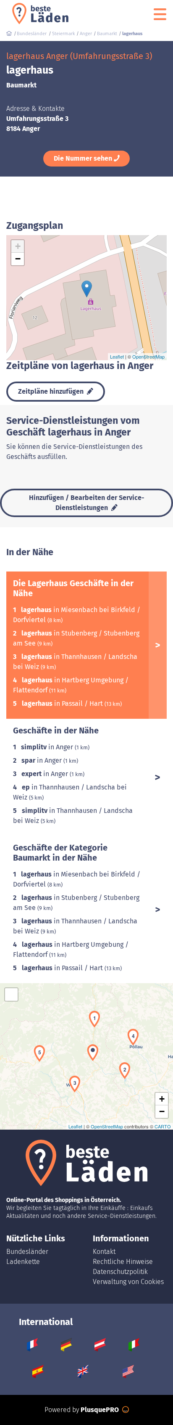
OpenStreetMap (148, 356)
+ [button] (18, 246)
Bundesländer (27, 1252)
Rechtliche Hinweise (123, 1262)
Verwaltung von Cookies (128, 1282)
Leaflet (117, 356)
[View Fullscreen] (11, 994)
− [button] (18, 259)
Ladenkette (23, 1262)
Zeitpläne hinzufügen (51, 391)
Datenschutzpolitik (120, 1272)
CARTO (163, 1126)
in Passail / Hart (63, 703)
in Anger (48, 747)
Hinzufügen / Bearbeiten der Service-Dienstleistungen (86, 503)
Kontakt (104, 1252)
